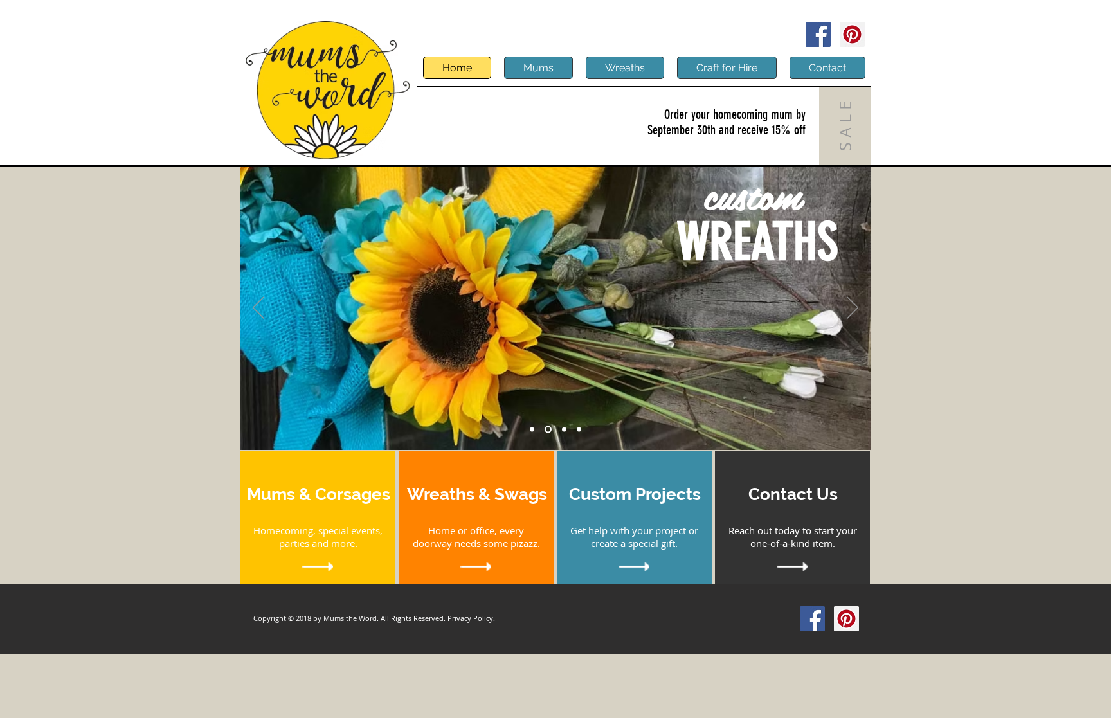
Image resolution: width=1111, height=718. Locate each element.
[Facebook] (818, 34)
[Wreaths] (547, 429)
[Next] (852, 308)
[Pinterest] (852, 34)
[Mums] (532, 429)
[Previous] (258, 308)
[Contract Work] (579, 429)
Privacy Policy (470, 618)
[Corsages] (562, 429)
